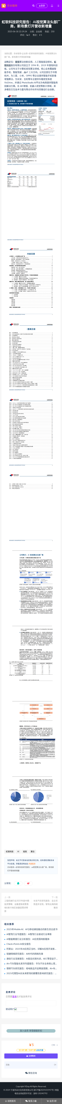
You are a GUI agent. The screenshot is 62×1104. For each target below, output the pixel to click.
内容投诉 (32, 864)
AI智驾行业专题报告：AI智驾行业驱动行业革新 (29, 934)
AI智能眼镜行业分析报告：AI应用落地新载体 (27, 939)
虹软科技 (9, 852)
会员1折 (52, 1101)
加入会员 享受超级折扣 (31, 1031)
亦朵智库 (17, 54)
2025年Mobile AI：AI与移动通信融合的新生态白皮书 (32, 929)
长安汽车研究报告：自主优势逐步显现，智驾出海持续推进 (45, 904)
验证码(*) (10, 1009)
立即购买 (32, 1056)
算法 (32, 852)
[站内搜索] (33, 5)
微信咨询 (32, 1073)
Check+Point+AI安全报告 (18, 944)
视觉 (17, 62)
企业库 (39, 32)
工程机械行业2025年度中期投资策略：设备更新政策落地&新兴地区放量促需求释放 (16, 906)
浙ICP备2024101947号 (43, 1090)
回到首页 (10, 1101)
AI (25, 72)
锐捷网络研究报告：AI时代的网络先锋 (24, 954)
